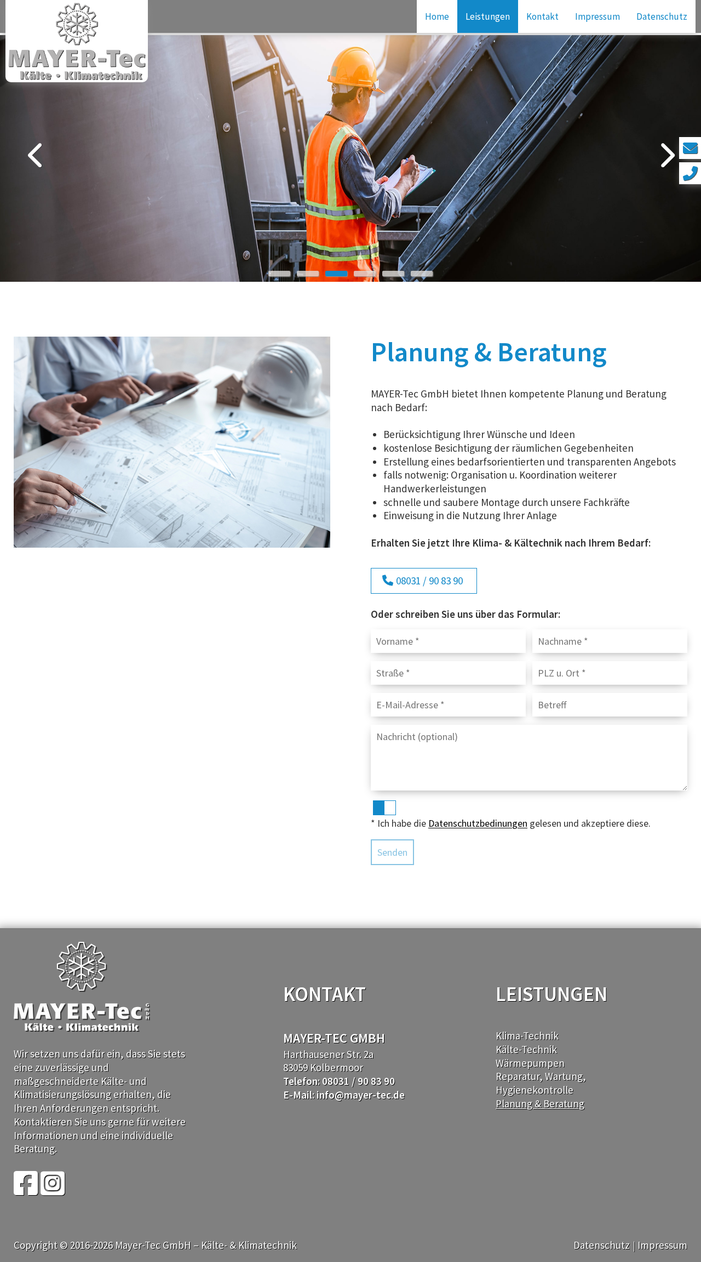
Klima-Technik (527, 1035)
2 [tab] (308, 273)
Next (665, 155)
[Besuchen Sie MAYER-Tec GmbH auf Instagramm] (53, 1189)
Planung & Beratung (540, 1103)
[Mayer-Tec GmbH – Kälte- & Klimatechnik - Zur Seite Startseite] (76, 41)
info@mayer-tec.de (361, 1094)
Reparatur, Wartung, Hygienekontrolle (541, 1083)
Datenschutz (661, 16)
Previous (35, 155)
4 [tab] (365, 273)
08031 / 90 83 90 (429, 580)
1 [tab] (279, 273)
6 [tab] (422, 273)
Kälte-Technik (526, 1049)
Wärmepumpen (530, 1063)
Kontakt (542, 16)
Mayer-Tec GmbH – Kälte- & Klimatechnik (206, 1245)
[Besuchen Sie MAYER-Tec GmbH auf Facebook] (26, 1189)
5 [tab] (393, 273)
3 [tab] (336, 273)
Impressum (597, 16)
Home (437, 16)
